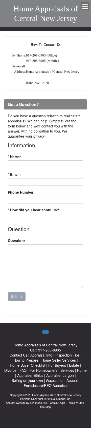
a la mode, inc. (39, 403)
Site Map (45, 407)
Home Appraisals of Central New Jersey (45, 13)
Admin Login (57, 403)
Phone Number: (21, 192)
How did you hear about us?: (34, 209)
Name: (14, 156)
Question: (16, 240)
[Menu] (85, 6)
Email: (14, 174)
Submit (16, 296)
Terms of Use (75, 403)
